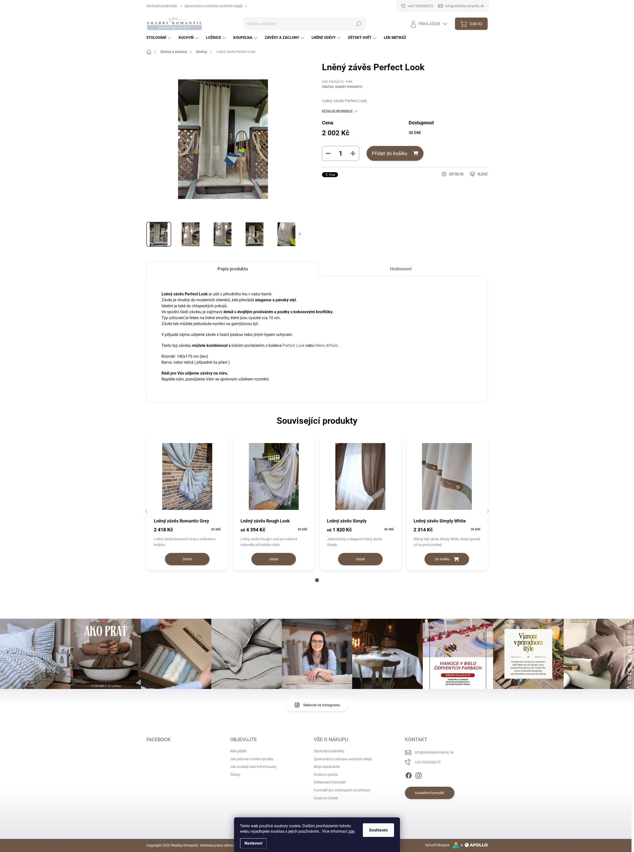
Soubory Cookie (326, 798)
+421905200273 (428, 762)
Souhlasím (378, 830)
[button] (317, 580)
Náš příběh (238, 751)
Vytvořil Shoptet (437, 845)
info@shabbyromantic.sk (434, 752)
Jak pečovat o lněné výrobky (251, 759)
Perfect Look (294, 345)
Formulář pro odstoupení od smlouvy (342, 790)
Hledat (358, 24)
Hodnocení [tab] (401, 268)
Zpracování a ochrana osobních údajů (213, 6)
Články (235, 775)
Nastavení (253, 843)
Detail (187, 559)
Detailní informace (337, 111)
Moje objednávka (327, 767)
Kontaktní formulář (429, 793)
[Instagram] (418, 774)
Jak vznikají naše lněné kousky (253, 767)
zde (351, 831)
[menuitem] (159, 37)
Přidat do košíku (389, 153)
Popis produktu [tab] (232, 268)
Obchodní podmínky (161, 6)
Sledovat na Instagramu (321, 705)
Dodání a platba (326, 775)
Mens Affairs (326, 345)
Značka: (342, 87)
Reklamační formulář (330, 782)
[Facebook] (408, 774)
